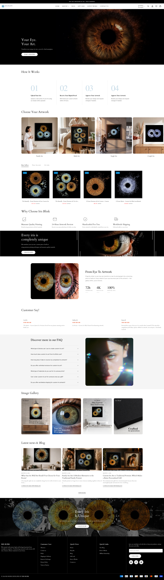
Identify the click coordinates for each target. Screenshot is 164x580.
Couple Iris (113, 156)
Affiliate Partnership (104, 553)
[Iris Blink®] (7, 6)
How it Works (92, 6)
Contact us (104, 6)
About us (43, 547)
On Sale (46, 165)
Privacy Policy (44, 562)
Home (57, 6)
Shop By (64, 6)
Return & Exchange (46, 559)
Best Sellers (25, 165)
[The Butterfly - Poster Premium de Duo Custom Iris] (35, 184)
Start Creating (29, 54)
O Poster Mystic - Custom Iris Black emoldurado (128, 201)
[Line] (141, 562)
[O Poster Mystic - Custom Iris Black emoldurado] (128, 184)
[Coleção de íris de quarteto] (39, 135)
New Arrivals (36, 165)
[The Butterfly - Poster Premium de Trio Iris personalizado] (66, 184)
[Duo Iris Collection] (114, 135)
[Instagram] (136, 562)
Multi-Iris (40, 156)
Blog (73, 6)
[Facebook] (131, 562)
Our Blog (102, 547)
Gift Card (81, 6)
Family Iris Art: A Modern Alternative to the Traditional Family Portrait (78, 476)
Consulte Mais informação (31, 486)
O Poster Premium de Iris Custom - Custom (97, 201)
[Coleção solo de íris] (77, 135)
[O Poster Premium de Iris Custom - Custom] (97, 184)
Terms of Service (45, 565)
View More (82, 493)
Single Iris (77, 156)
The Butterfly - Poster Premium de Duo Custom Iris (35, 201)
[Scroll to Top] (161, 571)
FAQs (42, 553)
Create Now (28, 252)
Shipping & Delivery (46, 556)
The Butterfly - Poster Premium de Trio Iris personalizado (66, 201)
